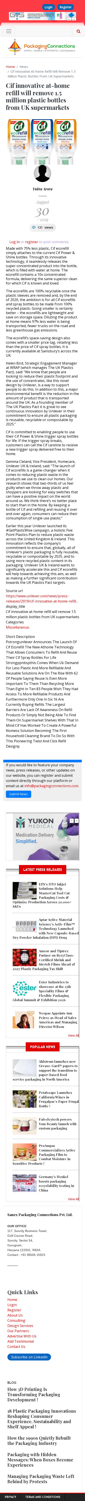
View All (73, 1035)
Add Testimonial (20, 1341)
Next (74, 19)
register (31, 241)
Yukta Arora (42, 189)
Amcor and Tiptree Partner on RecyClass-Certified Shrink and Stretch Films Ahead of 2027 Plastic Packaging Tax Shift (44, 960)
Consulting (16, 1320)
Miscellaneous (17, 627)
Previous (69, 19)
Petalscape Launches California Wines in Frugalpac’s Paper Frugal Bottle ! (59, 1099)
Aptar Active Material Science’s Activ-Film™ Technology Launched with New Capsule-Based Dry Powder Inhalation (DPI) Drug (46, 928)
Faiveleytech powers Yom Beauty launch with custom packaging (57, 1123)
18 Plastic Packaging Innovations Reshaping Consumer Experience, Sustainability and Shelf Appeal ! (41, 1418)
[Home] (42, 46)
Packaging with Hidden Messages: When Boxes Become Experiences (40, 1459)
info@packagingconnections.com (51, 785)
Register (65, 7)
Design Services (20, 1325)
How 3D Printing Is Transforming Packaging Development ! (33, 1394)
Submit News (18, 794)
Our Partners (18, 1331)
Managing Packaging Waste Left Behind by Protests (40, 1478)
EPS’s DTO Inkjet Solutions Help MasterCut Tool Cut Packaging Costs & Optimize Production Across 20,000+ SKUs (42, 895)
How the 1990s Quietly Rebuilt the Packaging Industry (39, 1440)
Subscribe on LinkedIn (29, 1357)
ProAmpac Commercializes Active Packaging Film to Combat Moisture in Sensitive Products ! (44, 1154)
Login (48, 7)
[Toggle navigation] (9, 31)
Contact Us (16, 1346)
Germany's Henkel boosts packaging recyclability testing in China (56, 1183)
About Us (15, 1315)
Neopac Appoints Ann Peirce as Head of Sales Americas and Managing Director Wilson (58, 1020)
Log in (14, 241)
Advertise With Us (21, 1336)
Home (10, 66)
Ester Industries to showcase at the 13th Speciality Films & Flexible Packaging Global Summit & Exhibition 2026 (42, 991)
